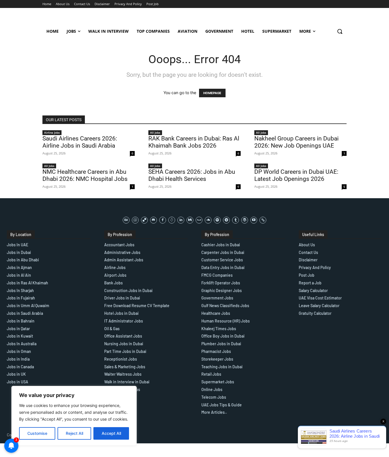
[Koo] (171, 220)
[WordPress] (244, 220)
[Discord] (153, 220)
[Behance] (126, 220)
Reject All (74, 433)
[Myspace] (199, 220)
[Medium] (190, 220)
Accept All (111, 433)
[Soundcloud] (208, 220)
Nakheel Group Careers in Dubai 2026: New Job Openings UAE (296, 142)
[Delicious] (144, 220)
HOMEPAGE (212, 93)
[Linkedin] (180, 220)
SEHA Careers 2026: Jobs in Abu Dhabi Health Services (191, 175)
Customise (37, 433)
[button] (340, 31)
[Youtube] (253, 220)
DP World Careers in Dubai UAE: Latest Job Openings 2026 (296, 175)
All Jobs (155, 133)
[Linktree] (262, 220)
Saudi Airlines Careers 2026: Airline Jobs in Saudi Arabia (79, 142)
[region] (74, 416)
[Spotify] (217, 220)
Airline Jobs (52, 133)
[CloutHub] (135, 220)
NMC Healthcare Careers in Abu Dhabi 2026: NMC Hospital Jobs (85, 175)
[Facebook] (162, 220)
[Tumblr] (235, 220)
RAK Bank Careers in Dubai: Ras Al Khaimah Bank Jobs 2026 (193, 142)
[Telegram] (226, 220)
